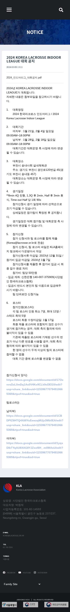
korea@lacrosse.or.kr (13, 536)
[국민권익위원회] (56, 604)
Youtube (26, 572)
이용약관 (6, 559)
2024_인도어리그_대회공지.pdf (24, 77)
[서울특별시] (9, 604)
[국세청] (30, 604)
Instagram (42, 572)
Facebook (10, 572)
